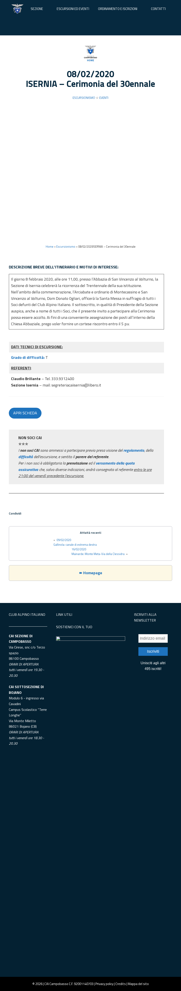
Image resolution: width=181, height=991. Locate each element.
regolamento (133, 450)
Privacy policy (104, 983)
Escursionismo (84, 97)
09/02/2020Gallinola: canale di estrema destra (75, 542)
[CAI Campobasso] (17, 9)
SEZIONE (37, 8)
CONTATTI (158, 8)
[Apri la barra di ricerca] (90, 26)
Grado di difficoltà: (28, 357)
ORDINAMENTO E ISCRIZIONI (117, 8)
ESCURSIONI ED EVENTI (73, 8)
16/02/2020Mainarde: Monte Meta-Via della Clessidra (98, 551)
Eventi (103, 97)
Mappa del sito (138, 983)
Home (90, 60)
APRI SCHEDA (25, 413)
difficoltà (26, 457)
